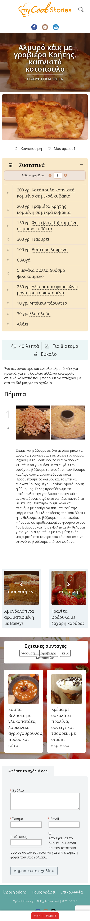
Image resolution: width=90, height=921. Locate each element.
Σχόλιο (17, 790)
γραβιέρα (48, 653)
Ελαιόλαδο (39, 313)
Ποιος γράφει (43, 892)
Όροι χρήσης (15, 892)
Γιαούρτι (41, 239)
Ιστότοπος (18, 836)
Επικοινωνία (71, 892)
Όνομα (16, 818)
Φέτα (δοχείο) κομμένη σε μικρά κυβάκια (47, 226)
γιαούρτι (28, 653)
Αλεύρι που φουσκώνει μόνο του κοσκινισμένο (47, 290)
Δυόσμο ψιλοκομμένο (41, 273)
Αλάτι (22, 324)
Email (54, 818)
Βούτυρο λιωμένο (50, 249)
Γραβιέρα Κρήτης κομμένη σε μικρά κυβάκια (44, 209)
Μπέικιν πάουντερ (48, 303)
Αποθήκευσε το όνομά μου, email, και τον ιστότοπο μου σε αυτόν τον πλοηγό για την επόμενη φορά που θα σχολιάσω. (44, 848)
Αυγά (25, 260)
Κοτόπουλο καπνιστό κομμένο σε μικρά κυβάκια (46, 193)
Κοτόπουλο (45, 657)
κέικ (65, 653)
